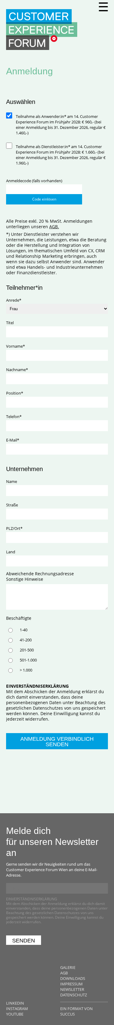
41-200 (26, 640)
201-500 (27, 650)
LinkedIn (15, 1003)
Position (15, 393)
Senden (23, 941)
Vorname (15, 346)
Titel (10, 322)
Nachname (17, 369)
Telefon (15, 416)
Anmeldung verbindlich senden (57, 741)
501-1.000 (28, 660)
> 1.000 (26, 670)
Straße (12, 505)
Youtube (14, 1014)
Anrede (15, 300)
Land (10, 552)
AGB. (54, 226)
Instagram (17, 1008)
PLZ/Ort (15, 528)
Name (11, 481)
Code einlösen (44, 199)
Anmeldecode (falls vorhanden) (34, 180)
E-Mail (15, 440)
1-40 (23, 630)
